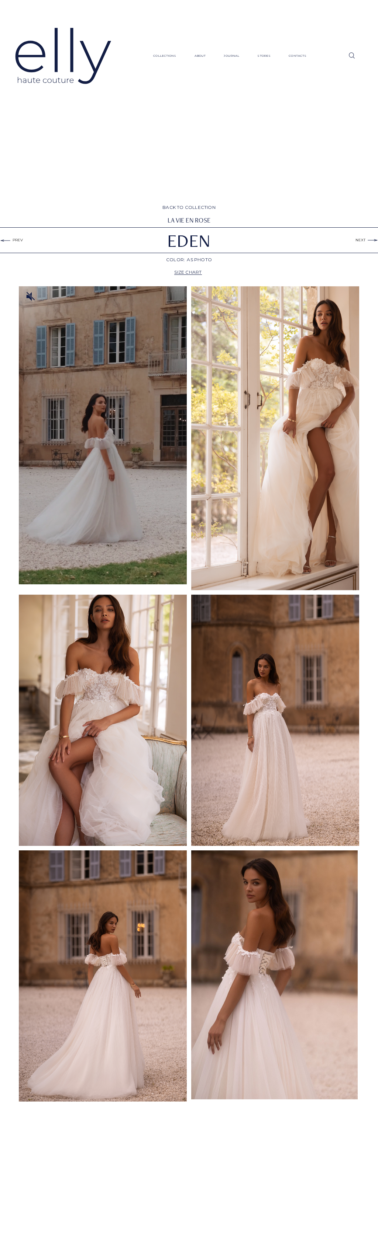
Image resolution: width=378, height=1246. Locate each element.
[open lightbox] (275, 438)
